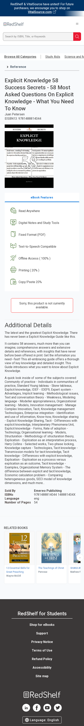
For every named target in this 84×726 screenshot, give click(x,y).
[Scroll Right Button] (80, 557)
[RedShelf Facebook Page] (37, 710)
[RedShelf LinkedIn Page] (26, 710)
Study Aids (52, 57)
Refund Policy (42, 659)
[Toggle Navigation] (77, 24)
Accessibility (42, 667)
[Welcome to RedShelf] (13, 24)
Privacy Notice (42, 642)
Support (42, 633)
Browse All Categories (20, 57)
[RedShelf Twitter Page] (58, 710)
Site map (42, 676)
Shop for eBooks (42, 625)
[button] (41, 211)
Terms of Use (42, 650)
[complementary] (42, 550)
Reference (18, 67)
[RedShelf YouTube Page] (47, 710)
